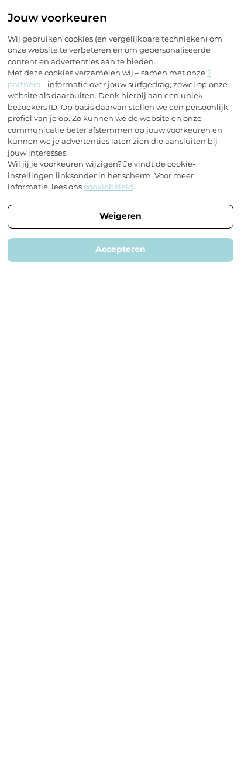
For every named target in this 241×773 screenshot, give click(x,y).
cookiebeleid (108, 186)
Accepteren (120, 249)
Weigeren (120, 215)
